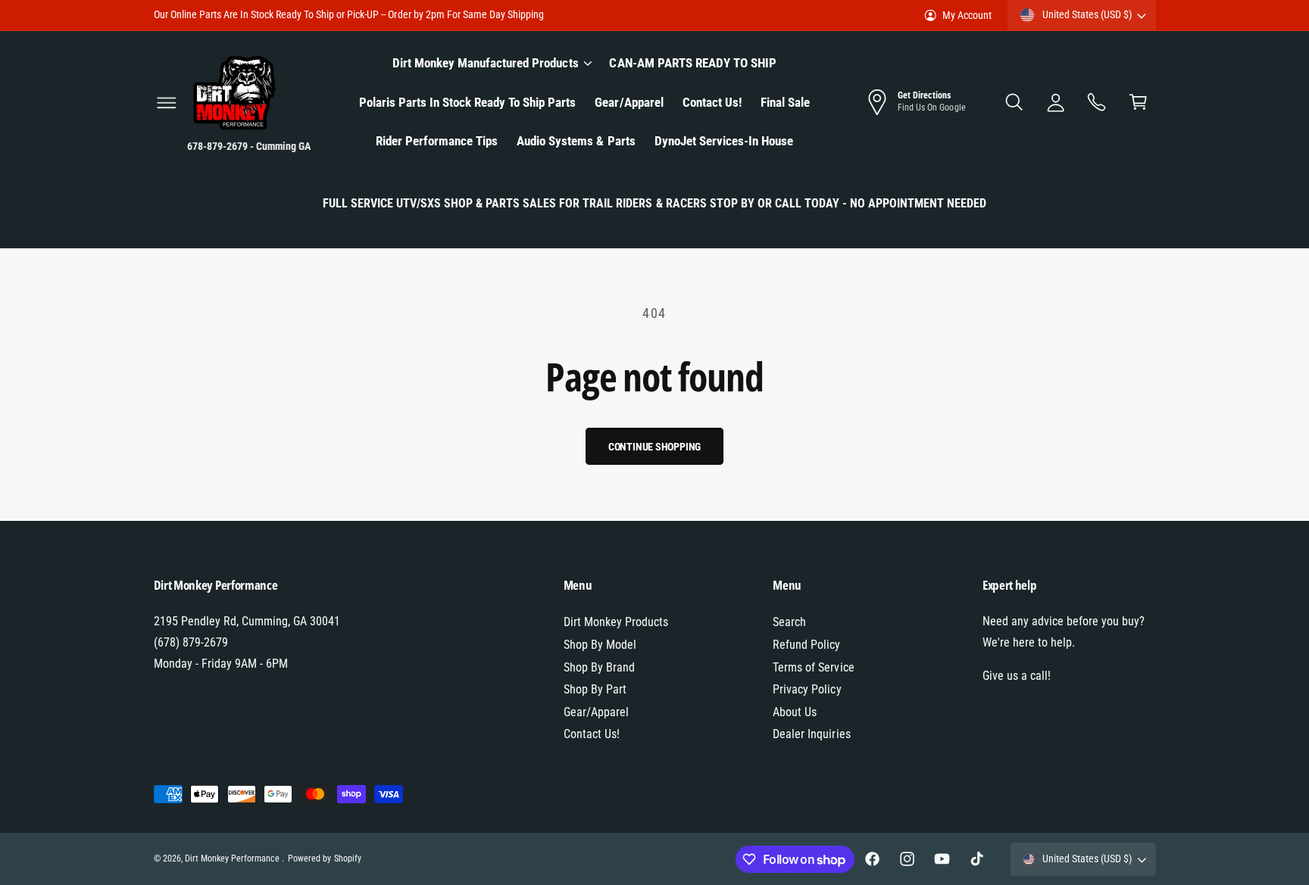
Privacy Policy (807, 689)
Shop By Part (595, 689)
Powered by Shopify (324, 858)
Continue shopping (654, 447)
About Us (795, 712)
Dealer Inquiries (811, 734)
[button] (166, 102)
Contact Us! (592, 734)
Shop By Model (600, 644)
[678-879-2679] (1097, 102)
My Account (967, 15)
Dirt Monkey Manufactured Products (485, 62)
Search (789, 622)
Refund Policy (806, 644)
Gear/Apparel (596, 712)
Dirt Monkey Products (616, 622)
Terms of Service (813, 667)
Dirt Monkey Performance (233, 858)
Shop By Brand (599, 667)
